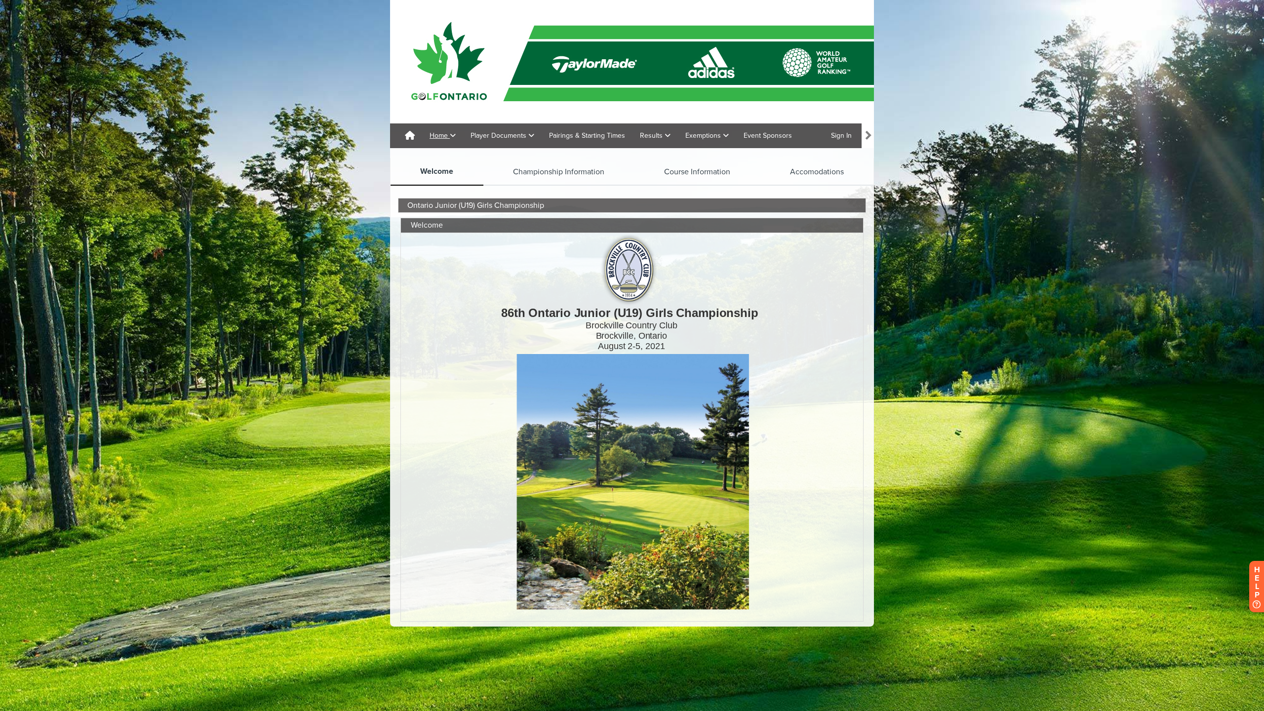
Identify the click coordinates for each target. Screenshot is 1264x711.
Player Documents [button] (499, 135)
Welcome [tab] (436, 171)
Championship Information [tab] (558, 172)
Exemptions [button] (704, 135)
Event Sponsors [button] (768, 135)
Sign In (841, 135)
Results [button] (652, 135)
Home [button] (440, 135)
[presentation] (437, 172)
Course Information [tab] (697, 172)
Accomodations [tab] (817, 172)
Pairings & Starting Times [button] (587, 135)
